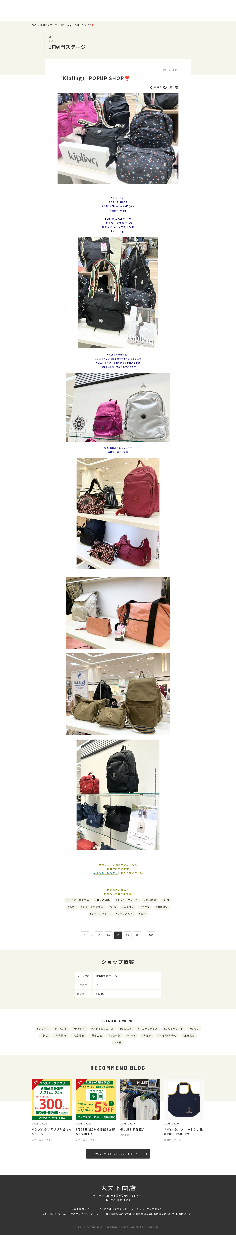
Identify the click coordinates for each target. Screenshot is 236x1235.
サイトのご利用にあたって (111, 1209)
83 (99, 935)
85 (118, 935)
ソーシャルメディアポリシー (148, 1209)
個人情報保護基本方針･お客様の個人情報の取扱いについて (140, 1214)
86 (127, 935)
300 (151, 935)
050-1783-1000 (120, 1200)
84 (108, 935)
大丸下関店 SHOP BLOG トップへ (116, 1153)
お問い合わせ (186, 1214)
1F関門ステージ (48, 25)
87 (137, 935)
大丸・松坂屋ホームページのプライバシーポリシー (71, 1214)
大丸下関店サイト (81, 1209)
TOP (34, 25)
